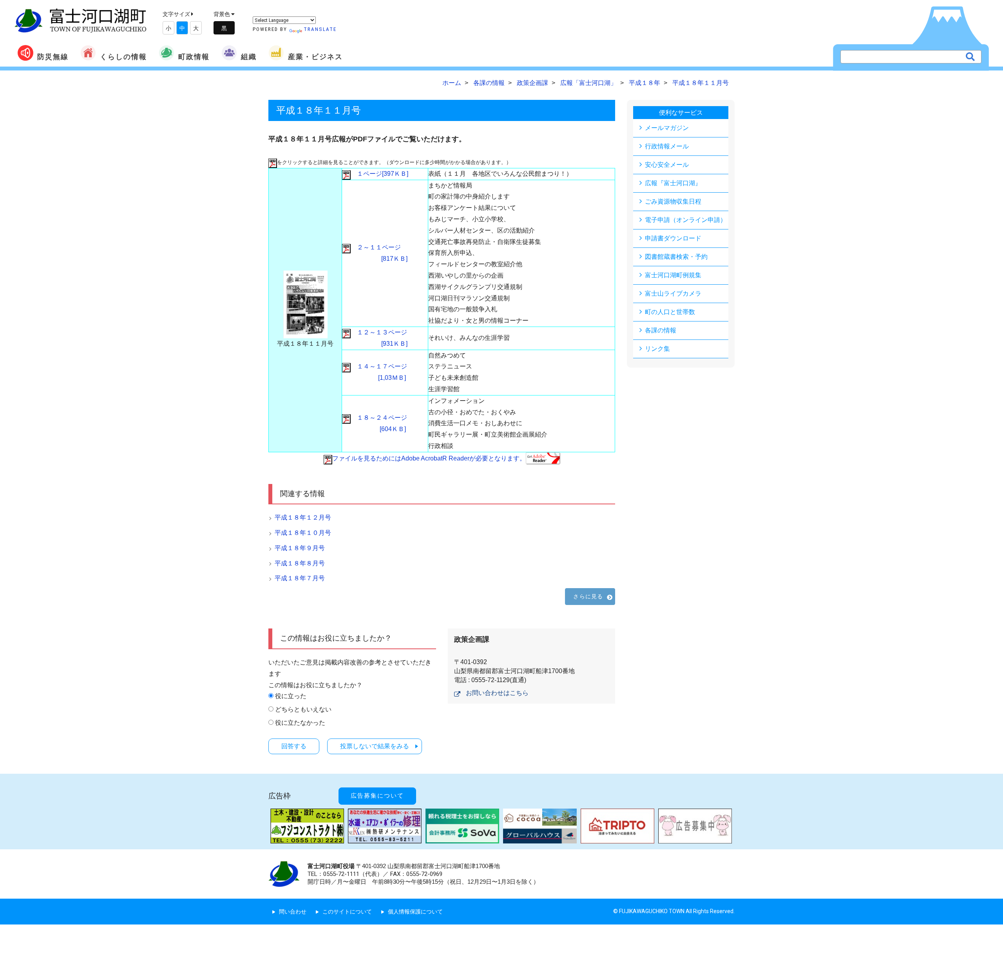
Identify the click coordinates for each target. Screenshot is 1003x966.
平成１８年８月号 (300, 563)
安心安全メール (667, 164)
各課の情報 (660, 330)
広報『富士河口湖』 (673, 183)
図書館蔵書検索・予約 (676, 256)
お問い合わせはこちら (497, 693)
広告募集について (377, 795)
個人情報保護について (415, 911)
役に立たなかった (300, 722)
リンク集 (657, 348)
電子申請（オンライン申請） (685, 220)
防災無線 (53, 56)
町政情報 (194, 56)
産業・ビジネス (315, 56)
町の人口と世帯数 (670, 312)
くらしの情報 (123, 56)
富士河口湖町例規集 (673, 275)
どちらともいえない (303, 709)
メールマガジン (667, 128)
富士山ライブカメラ (673, 293)
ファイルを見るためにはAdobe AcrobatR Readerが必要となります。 (429, 458)
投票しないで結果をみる (374, 746)
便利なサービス (681, 112)
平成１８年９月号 (300, 548)
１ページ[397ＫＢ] (379, 173)
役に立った (290, 696)
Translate (320, 29)
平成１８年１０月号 (303, 532)
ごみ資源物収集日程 (673, 201)
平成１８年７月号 (300, 578)
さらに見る (588, 596)
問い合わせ (292, 911)
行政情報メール (667, 146)
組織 (249, 56)
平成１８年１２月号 (303, 517)
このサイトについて (347, 911)
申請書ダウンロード (673, 238)
